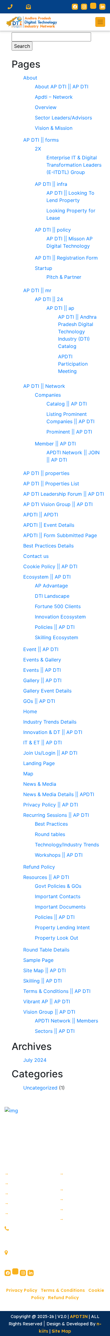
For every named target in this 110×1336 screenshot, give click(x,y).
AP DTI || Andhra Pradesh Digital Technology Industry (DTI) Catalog (77, 331)
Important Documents (60, 907)
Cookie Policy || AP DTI (50, 566)
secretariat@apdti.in (34, 1241)
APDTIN (79, 1316)
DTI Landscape (52, 596)
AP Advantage (51, 586)
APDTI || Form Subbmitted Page (60, 535)
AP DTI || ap (60, 308)
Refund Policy (39, 867)
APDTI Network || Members (66, 1021)
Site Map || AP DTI (44, 970)
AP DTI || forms (41, 140)
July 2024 (34, 1060)
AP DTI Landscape (30, 1202)
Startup (44, 268)
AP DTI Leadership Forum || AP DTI (63, 494)
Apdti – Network (54, 97)
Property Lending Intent (62, 927)
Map (28, 774)
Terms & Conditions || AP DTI (56, 991)
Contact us (36, 556)
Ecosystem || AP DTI (47, 577)
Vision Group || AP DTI (49, 1012)
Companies (48, 395)
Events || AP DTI (42, 670)
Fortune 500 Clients (58, 606)
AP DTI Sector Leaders (27, 1215)
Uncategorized (40, 1088)
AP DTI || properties (46, 473)
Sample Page (38, 960)
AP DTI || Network (44, 386)
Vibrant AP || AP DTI (46, 1001)
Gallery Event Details (47, 691)
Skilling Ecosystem (56, 637)
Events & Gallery (42, 660)
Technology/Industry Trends (67, 845)
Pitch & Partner (63, 277)
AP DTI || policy (53, 230)
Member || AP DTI (55, 444)
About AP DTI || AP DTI (61, 86)
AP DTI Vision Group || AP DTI (58, 504)
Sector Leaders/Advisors (63, 118)
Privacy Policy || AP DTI (50, 805)
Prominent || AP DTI (69, 432)
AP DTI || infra (51, 184)
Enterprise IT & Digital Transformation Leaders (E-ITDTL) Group (73, 164)
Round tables (50, 834)
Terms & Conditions (63, 1290)
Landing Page (39, 763)
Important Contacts (57, 896)
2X (38, 149)
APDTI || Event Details (48, 525)
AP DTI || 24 (49, 299)
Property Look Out (56, 938)
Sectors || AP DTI (55, 1031)
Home (30, 711)
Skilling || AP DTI (42, 981)
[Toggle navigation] (100, 22)
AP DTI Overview (28, 1182)
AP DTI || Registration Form (66, 258)
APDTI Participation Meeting (73, 363)
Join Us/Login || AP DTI (50, 753)
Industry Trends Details (49, 722)
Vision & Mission (53, 128)
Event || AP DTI (40, 649)
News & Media (39, 784)
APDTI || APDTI (40, 515)
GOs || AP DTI (39, 701)
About (30, 78)
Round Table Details (46, 950)
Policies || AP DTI (55, 627)
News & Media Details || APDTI (58, 794)
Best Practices (51, 824)
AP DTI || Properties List (51, 483)
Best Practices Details (48, 546)
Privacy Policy (21, 1290)
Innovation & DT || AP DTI (52, 732)
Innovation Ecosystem (60, 617)
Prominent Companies (73, 1176)
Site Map (61, 1331)
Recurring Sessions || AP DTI (56, 815)
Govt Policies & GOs (58, 886)
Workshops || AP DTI (58, 855)
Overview (46, 107)
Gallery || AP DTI (42, 680)
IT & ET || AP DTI (42, 742)
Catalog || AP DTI (66, 404)
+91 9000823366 (29, 1229)
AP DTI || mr (37, 290)
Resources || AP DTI (46, 877)
